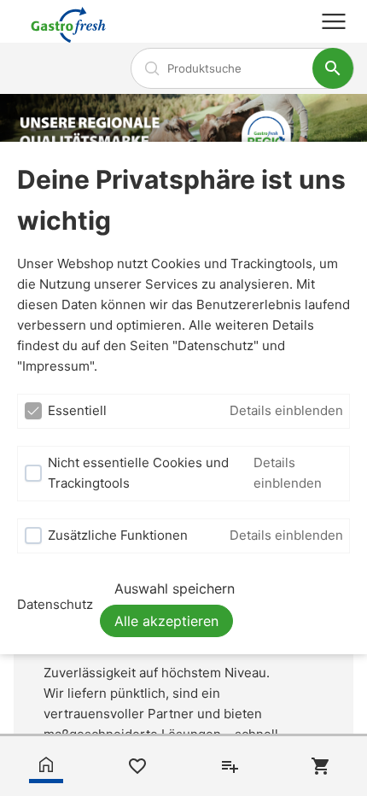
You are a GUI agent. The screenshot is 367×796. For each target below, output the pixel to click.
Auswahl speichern (174, 588)
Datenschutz (55, 604)
